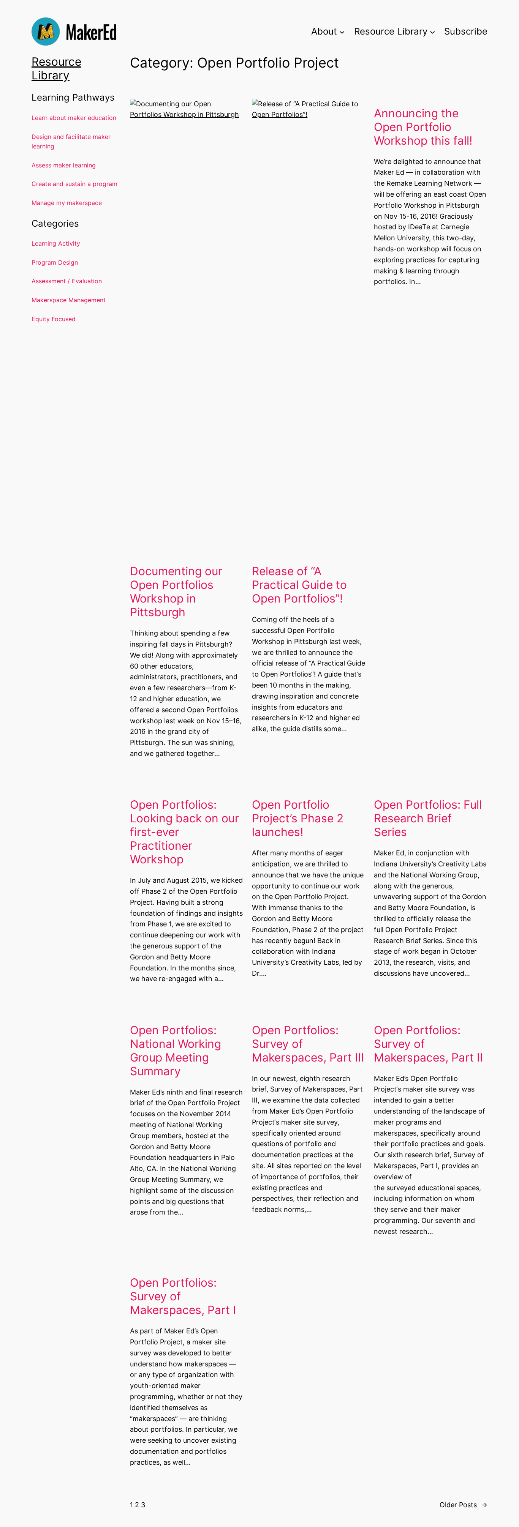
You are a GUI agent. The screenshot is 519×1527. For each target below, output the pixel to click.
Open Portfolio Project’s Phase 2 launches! (297, 818)
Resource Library (56, 68)
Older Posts (463, 1505)
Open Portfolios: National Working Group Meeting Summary (175, 1050)
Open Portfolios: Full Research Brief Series (428, 818)
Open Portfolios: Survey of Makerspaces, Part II (428, 1043)
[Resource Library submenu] (432, 31)
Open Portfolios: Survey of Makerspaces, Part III (308, 1043)
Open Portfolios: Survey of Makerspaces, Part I (183, 1296)
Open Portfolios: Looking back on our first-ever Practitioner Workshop (184, 832)
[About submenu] (342, 31)
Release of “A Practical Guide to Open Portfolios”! (299, 584)
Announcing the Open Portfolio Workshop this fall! (423, 126)
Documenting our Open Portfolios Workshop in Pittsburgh (176, 591)
